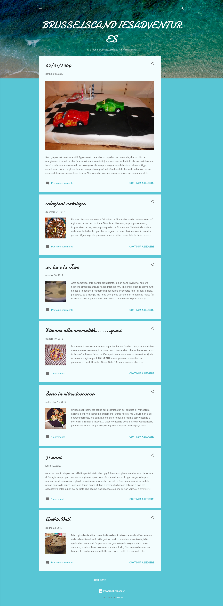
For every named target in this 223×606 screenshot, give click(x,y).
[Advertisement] (173, 105)
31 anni (53, 457)
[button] (152, 63)
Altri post (100, 580)
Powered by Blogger (114, 590)
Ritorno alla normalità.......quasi (83, 330)
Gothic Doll (57, 519)
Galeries (119, 597)
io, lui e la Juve (62, 267)
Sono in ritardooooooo (69, 394)
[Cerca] (182, 9)
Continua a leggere (141, 183)
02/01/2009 (58, 65)
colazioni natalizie (65, 203)
